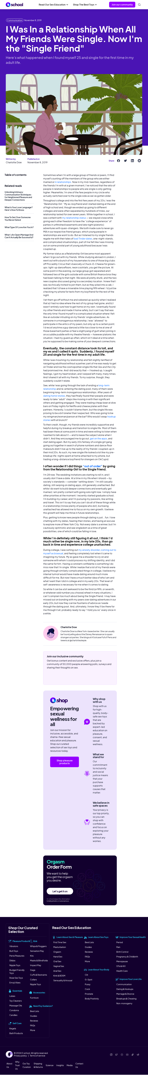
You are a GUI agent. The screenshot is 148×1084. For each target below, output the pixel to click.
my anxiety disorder (89, 549)
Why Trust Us (17, 1065)
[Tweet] (125, 161)
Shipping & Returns (38, 1065)
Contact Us (79, 1065)
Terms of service (37, 1056)
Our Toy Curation (27, 1065)
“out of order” (92, 466)
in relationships (63, 181)
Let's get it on (59, 891)
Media (70, 1065)
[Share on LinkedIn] (132, 161)
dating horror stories (54, 395)
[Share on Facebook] (118, 161)
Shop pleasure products (65, 762)
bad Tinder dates (83, 238)
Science (49, 1065)
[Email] (139, 161)
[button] (53, 4)
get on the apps (98, 438)
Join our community (122, 4)
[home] (14, 4)
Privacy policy (20, 1056)
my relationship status (74, 217)
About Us (9, 1065)
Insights (60, 1065)
